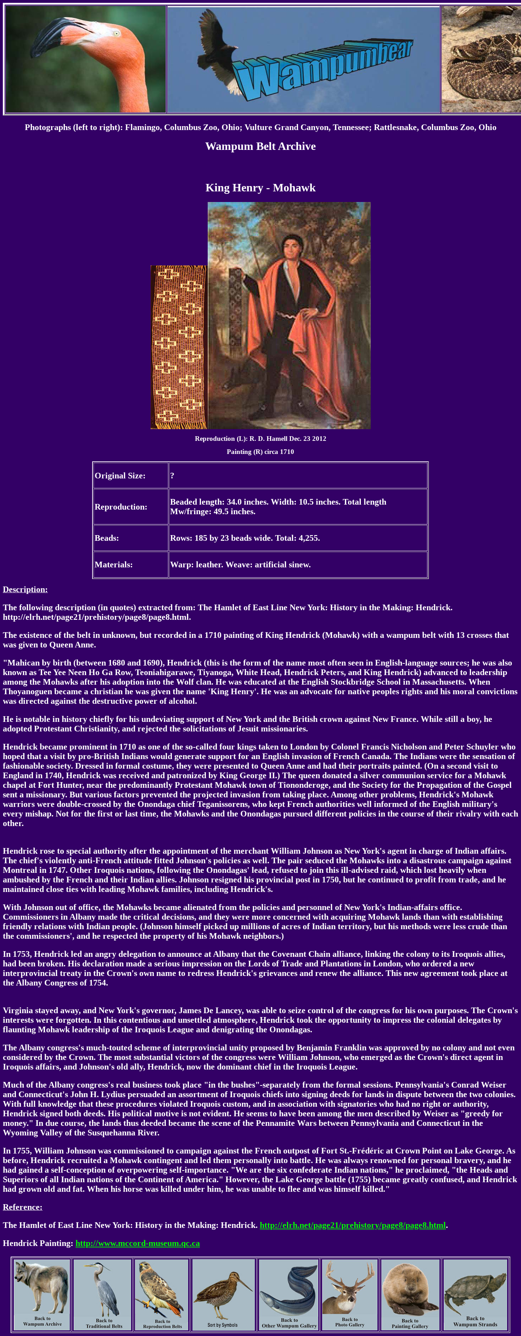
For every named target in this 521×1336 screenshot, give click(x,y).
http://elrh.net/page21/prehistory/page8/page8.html (353, 1225)
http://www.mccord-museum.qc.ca (137, 1243)
